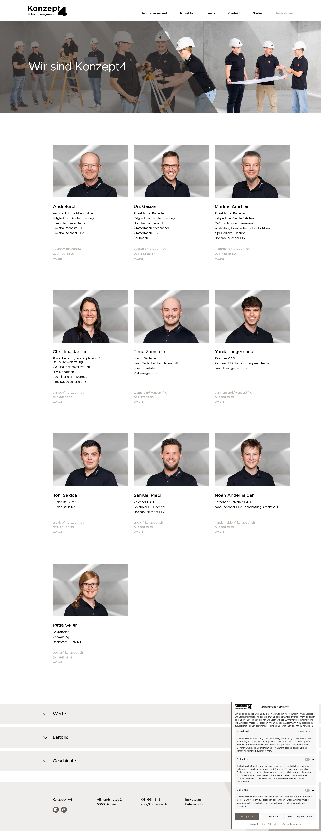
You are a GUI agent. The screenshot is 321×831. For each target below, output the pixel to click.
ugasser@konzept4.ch (150, 248)
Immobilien (284, 13)
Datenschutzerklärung (278, 824)
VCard (57, 258)
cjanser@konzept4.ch (68, 392)
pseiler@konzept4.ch (68, 652)
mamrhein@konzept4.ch (232, 248)
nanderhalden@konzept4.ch (235, 522)
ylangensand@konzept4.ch (234, 392)
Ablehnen (273, 816)
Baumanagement (154, 13)
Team (210, 13)
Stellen (258, 13)
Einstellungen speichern (301, 816)
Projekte (186, 13)
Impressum (295, 824)
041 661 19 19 (62, 397)
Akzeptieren (246, 816)
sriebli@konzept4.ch (148, 522)
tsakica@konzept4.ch (68, 522)
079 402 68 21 (63, 253)
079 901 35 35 (63, 527)
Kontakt (234, 13)
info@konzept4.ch (154, 804)
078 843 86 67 (144, 253)
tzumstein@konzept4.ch (151, 392)
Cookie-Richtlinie (258, 824)
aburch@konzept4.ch (68, 248)
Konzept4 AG (62, 799)
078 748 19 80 (225, 253)
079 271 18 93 (144, 397)
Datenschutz (194, 804)
